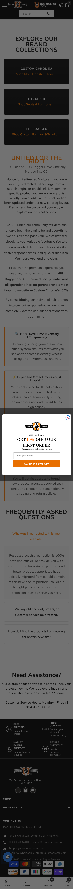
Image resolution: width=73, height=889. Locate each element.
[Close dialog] (68, 417)
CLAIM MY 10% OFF (36, 463)
